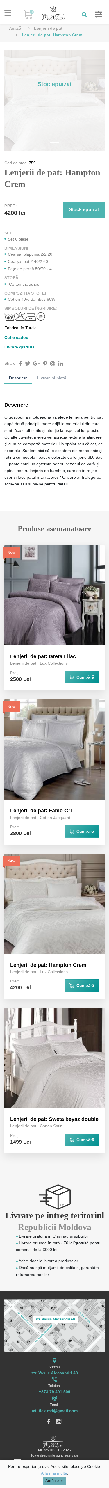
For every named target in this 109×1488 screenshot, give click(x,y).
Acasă (15, 28)
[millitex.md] (53, 13)
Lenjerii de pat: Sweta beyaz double (54, 1119)
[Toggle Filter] (95, 14)
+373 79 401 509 (54, 1391)
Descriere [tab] (18, 377)
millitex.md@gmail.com (55, 1410)
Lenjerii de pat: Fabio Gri (41, 811)
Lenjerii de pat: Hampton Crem (48, 965)
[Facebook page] (48, 1421)
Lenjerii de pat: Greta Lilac (43, 656)
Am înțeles (54, 1481)
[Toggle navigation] (7, 13)
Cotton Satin (51, 1126)
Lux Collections (54, 663)
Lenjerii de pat (48, 28)
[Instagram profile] (59, 1421)
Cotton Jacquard (55, 817)
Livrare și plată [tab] (51, 377)
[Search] (82, 14)
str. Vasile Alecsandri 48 (54, 1372)
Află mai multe (54, 1473)
